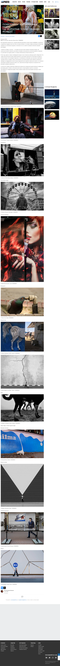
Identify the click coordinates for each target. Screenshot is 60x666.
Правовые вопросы (23, 649)
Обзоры (32, 646)
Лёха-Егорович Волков (9, 590)
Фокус (19, 1)
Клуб (45, 1)
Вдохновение (3, 649)
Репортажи (13, 647)
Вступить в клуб (41, 650)
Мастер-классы (13, 649)
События (14, 1)
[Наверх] (58, 662)
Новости (12, 650)
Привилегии (40, 647)
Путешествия (34, 1)
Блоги (39, 653)
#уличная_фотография (10, 36)
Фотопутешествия (4, 646)
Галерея (41, 1)
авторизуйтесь (14, 599)
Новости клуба (41, 646)
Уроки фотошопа (22, 646)
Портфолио (3, 647)
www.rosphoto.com (52, 662)
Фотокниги (40, 652)
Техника (28, 1)
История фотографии (23, 647)
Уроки (23, 1)
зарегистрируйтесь (23, 599)
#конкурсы (3, 36)
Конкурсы (12, 646)
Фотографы (40, 649)
